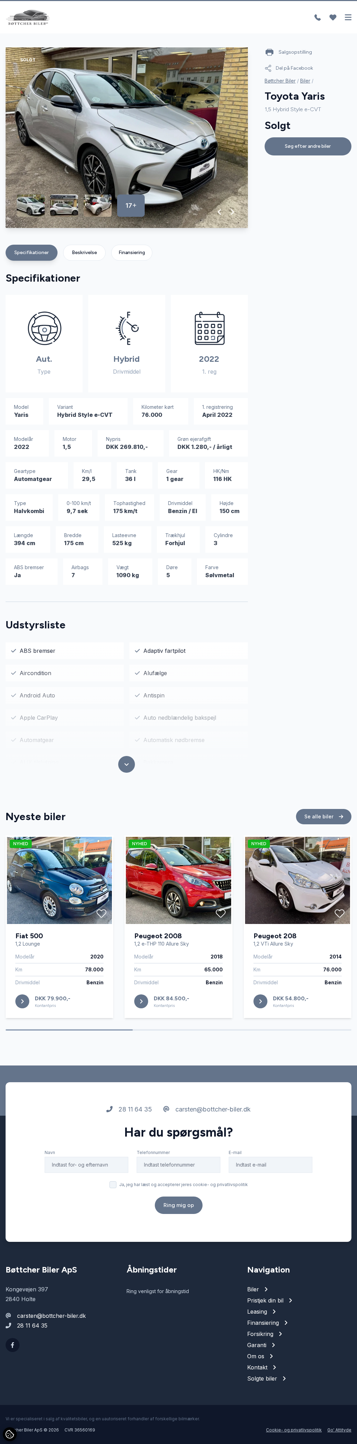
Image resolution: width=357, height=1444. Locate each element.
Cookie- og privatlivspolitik (294, 1429)
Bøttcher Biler (280, 81)
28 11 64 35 (134, 1109)
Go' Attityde (339, 1429)
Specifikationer (31, 252)
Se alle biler (319, 816)
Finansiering (132, 252)
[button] (220, 212)
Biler (305, 81)
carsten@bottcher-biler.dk (212, 1109)
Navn (50, 1152)
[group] (127, 137)
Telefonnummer (153, 1152)
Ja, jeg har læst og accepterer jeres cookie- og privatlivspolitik (183, 1184)
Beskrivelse (84, 252)
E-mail (235, 1152)
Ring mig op (179, 1205)
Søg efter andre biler (308, 146)
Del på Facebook (294, 68)
